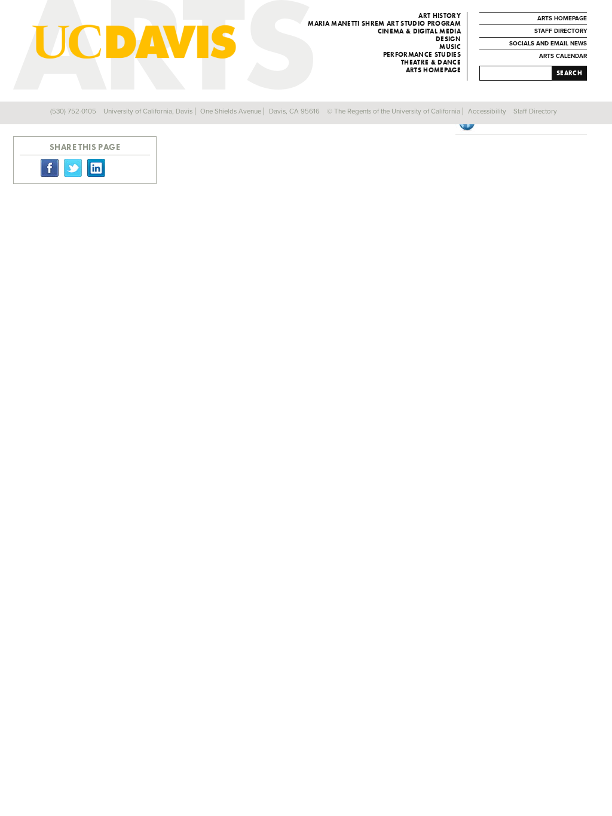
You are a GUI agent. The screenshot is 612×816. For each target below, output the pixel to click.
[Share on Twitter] (72, 167)
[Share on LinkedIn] (96, 167)
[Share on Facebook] (49, 167)
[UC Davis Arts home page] (187, 42)
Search (569, 73)
